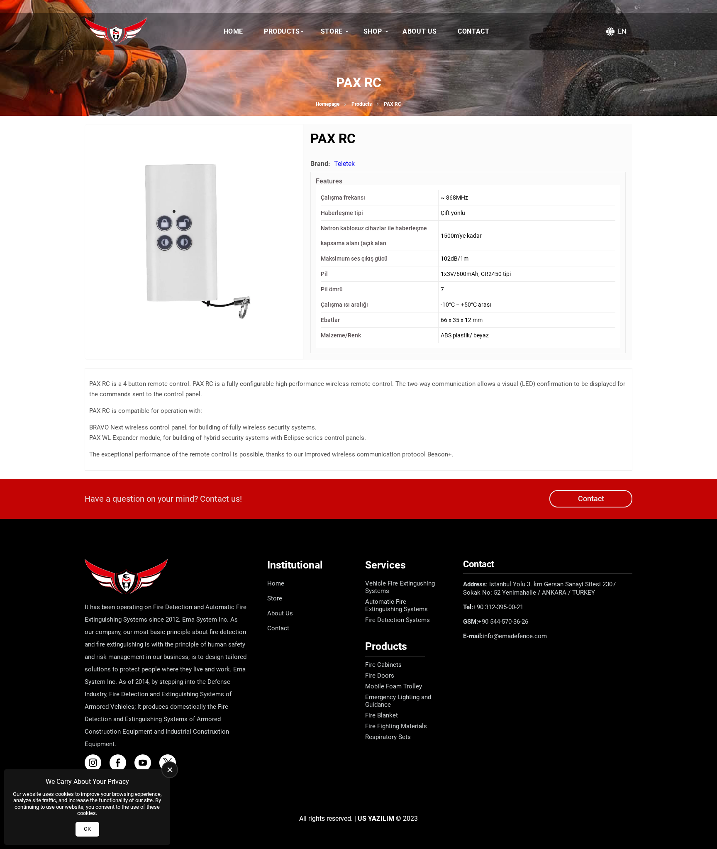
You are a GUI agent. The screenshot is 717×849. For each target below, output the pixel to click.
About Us (419, 31)
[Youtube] (146, 762)
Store (332, 31)
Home (233, 31)
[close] (169, 769)
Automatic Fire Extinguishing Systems (396, 605)
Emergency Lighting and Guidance (398, 700)
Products (282, 31)
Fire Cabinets (383, 664)
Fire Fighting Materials (396, 726)
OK (87, 829)
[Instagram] (96, 762)
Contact (473, 31)
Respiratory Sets (388, 737)
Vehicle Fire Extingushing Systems (400, 587)
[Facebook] (121, 762)
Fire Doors (379, 675)
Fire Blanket (381, 715)
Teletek (344, 164)
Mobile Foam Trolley (393, 686)
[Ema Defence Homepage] (116, 31)
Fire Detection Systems (397, 620)
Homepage (327, 104)
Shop (372, 31)
